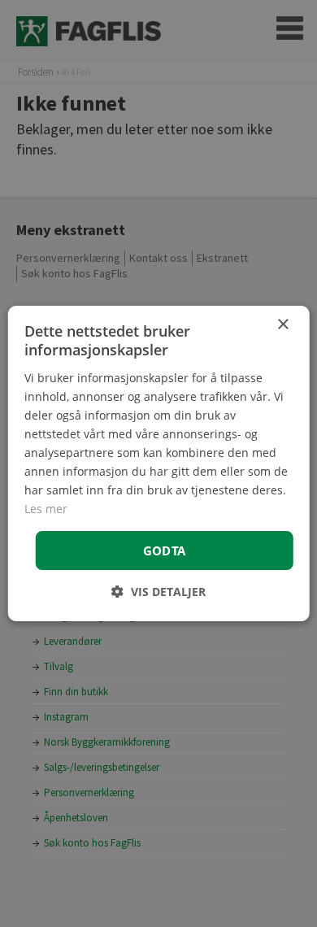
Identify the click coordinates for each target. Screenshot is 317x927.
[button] (158, 591)
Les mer (45, 508)
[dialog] (159, 463)
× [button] (282, 325)
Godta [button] (164, 550)
